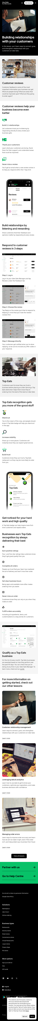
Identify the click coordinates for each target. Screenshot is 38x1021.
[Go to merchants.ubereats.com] (6, 3)
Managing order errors (11, 834)
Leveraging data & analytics (13, 780)
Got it (32, 1016)
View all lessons (19, 856)
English (6, 986)
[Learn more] (19, 707)
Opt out (25, 1016)
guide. (22, 669)
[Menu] (35, 3)
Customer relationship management (16, 727)
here (27, 1011)
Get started (28, 3)
